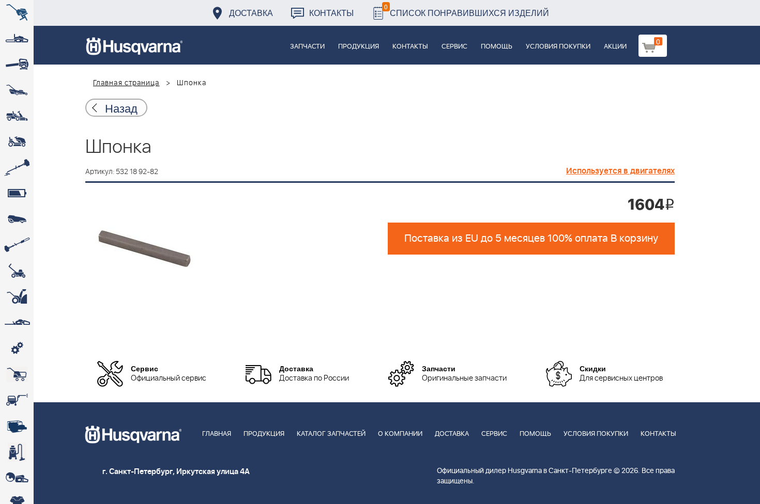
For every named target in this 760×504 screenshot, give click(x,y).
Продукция (358, 47)
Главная (216, 434)
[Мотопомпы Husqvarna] (17, 426)
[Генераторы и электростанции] (17, 374)
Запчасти (307, 47)
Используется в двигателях (620, 171)
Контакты (331, 13)
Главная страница (126, 83)
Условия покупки (558, 47)
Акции (615, 47)
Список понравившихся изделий (466, 10)
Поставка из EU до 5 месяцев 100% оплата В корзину (531, 238)
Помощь (496, 47)
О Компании (400, 434)
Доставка (251, 13)
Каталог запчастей (331, 434)
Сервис (454, 47)
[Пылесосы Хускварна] (17, 452)
